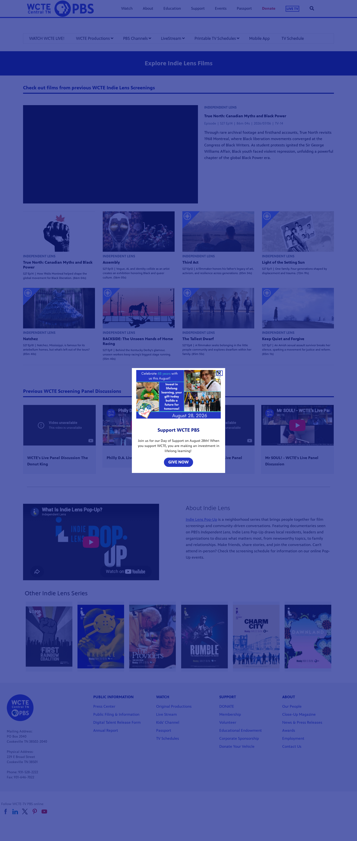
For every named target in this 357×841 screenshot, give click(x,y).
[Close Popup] (219, 373)
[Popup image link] (178, 395)
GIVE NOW (178, 462)
